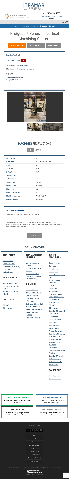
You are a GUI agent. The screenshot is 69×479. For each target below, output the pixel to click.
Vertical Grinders (32, 290)
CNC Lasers (53, 288)
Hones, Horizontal (55, 319)
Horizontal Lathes (9, 264)
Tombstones (53, 365)
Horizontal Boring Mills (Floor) (11, 293)
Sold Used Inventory (29, 26)
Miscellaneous (54, 376)
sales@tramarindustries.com (52, 16)
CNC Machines (12, 467)
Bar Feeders (53, 266)
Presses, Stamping (55, 331)
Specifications (36, 45)
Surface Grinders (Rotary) (32, 313)
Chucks (51, 285)
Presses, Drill (53, 272)
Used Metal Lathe (34, 467)
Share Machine (17, 45)
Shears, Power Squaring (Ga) (57, 276)
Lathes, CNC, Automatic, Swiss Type (11, 268)
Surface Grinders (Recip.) (34, 309)
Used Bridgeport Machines (25, 69)
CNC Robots (53, 348)
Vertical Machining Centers (19, 65)
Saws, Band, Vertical (56, 356)
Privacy (34, 442)
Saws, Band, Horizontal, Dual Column (57, 312)
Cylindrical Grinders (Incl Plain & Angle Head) (34, 305)
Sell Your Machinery (34, 445)
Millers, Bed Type (55, 359)
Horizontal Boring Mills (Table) (11, 287)
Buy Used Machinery (34, 439)
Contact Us (34, 461)
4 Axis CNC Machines (55, 467)
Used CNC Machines (22, 467)
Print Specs (53, 45)
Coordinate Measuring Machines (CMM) (57, 335)
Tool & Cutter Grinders (34, 293)
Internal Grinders (32, 296)
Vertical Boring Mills (10, 283)
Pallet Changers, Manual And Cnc (57, 352)
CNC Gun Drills (54, 302)
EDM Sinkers (7, 308)
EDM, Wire (6, 305)
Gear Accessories (55, 379)
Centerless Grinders (33, 318)
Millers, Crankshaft (55, 339)
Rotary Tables (54, 291)
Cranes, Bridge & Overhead (54, 281)
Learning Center (34, 451)
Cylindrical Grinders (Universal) (33, 300)
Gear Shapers (53, 322)
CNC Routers (53, 316)
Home (16, 26)
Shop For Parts (34, 448)
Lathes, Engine (8, 272)
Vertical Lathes (8, 261)
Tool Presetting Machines (54, 343)
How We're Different (34, 458)
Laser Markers (54, 328)
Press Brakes (53, 269)
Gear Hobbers (54, 325)
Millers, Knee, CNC (55, 362)
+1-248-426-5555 (51, 13)
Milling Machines (44, 467)
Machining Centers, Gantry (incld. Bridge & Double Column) (33, 276)
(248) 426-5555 (34, 426)
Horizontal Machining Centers (33, 269)
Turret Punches (54, 263)
